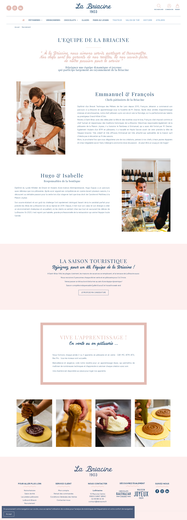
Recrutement (29, 503)
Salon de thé (30, 494)
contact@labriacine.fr (98, 502)
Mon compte (63, 490)
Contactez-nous (63, 500)
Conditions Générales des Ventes (63, 497)
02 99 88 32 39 (97, 499)
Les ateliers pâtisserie (29, 497)
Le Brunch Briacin (30, 500)
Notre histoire (29, 490)
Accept (9, 514)
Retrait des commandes (63, 494)
